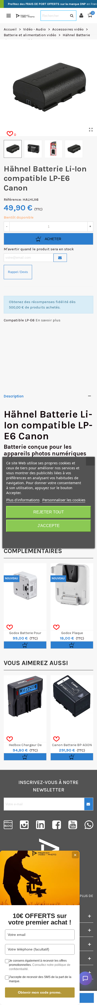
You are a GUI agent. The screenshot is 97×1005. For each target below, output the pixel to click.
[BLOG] (8, 824)
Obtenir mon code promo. (39, 992)
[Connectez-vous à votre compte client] (83, 15)
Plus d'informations (23, 499)
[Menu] (8, 15)
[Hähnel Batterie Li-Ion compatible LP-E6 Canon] (91, 130)
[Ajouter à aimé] (9, 627)
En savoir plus (48, 320)
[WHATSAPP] (89, 824)
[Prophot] (25, 16)
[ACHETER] (25, 645)
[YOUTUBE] (72, 824)
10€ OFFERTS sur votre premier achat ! (39, 919)
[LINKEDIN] (40, 824)
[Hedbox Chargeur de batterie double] (25, 696)
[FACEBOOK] (56, 824)
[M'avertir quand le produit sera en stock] (60, 257)
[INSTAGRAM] (24, 824)
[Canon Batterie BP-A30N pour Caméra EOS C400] (71, 696)
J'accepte (49, 526)
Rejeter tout (48, 512)
